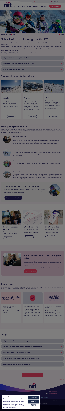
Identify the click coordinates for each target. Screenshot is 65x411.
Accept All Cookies (33, 397)
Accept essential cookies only (33, 401)
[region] (21, 402)
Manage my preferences (33, 405)
